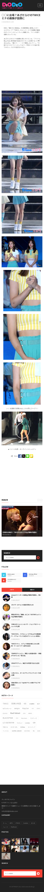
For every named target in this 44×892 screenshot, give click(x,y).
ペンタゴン (6, 731)
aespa (17, 708)
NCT (38, 704)
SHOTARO (27, 731)
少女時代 (31, 704)
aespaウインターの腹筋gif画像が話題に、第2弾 (26, 596)
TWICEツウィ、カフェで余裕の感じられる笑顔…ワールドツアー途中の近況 (25, 645)
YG (33, 731)
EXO (24, 713)
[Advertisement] (22, 69)
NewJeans (24, 718)
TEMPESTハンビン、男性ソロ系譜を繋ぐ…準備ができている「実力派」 (26, 654)
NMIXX (30, 713)
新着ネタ (32, 589)
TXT (33, 708)
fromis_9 (19, 723)
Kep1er (25, 708)
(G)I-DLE (5, 713)
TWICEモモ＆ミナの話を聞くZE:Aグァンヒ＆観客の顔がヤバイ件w (22, 531)
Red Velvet (15, 713)
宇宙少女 (5, 727)
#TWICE (18, 823)
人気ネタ (12, 589)
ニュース (5, 827)
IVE (25, 703)
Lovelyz (27, 723)
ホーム (5, 823)
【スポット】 (33, 718)
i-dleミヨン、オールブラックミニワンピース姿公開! (26, 674)
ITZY (17, 718)
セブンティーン (7, 708)
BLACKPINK (8, 717)
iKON (38, 731)
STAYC (38, 708)
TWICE (6, 703)
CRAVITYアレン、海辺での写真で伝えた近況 (25, 663)
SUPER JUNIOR (16, 731)
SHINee (22, 727)
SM (34, 722)
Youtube (25, 823)
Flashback (14, 827)
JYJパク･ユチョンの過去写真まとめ (22, 605)
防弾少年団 (16, 703)
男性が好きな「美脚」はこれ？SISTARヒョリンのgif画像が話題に (26, 615)
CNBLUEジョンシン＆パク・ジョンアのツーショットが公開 (25, 625)
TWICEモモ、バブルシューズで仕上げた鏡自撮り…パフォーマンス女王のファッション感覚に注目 (26, 636)
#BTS (11, 823)
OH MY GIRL (14, 727)
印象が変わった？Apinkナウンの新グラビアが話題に (25, 684)
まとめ (33, 823)
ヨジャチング (31, 727)
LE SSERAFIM (8, 722)
